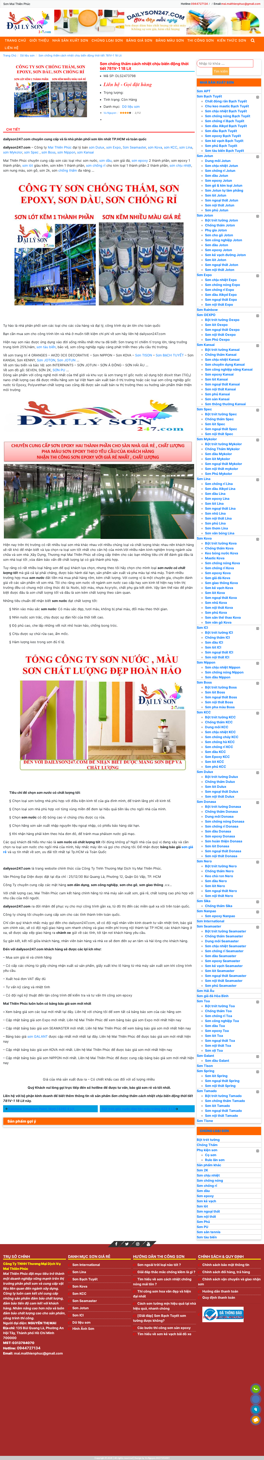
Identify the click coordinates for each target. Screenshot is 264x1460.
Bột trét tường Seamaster (225, 931)
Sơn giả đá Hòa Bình (213, 996)
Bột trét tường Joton (221, 220)
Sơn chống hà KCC (220, 742)
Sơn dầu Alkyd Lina (220, 489)
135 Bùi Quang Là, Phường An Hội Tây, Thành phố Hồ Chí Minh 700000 (33, 1333)
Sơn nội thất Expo (219, 304)
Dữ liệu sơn (131, 106)
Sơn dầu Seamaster (220, 956)
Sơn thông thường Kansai (225, 404)
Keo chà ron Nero (219, 876)
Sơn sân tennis (208, 1232)
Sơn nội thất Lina (218, 518)
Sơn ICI (202, 627)
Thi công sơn (200, 40)
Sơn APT (204, 91)
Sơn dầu (203, 1191)
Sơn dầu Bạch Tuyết (221, 131)
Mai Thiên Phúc (60, 147)
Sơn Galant (205, 1056)
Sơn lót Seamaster (220, 971)
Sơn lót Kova (215, 593)
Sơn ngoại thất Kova (221, 598)
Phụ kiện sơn (207, 1150)
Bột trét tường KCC (220, 717)
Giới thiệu (39, 40)
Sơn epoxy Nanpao (220, 916)
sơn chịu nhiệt (180, 165)
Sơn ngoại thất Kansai (222, 384)
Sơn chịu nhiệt (208, 1175)
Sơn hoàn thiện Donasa (223, 841)
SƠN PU (59, 370)
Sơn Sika (203, 901)
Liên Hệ (12, 48)
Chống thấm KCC (219, 722)
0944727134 (199, 3)
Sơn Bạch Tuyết (209, 96)
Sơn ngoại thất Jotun (221, 200)
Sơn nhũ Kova (216, 603)
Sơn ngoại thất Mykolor (223, 464)
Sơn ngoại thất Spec (221, 429)
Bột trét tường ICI (219, 632)
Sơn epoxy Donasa (220, 836)
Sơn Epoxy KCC (217, 757)
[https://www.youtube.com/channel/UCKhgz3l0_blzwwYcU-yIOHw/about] (148, 1244)
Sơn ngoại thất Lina (220, 508)
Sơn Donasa (206, 802)
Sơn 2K (202, 1170)
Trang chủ (15, 40)
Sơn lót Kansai (216, 379)
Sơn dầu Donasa (218, 831)
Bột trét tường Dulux (221, 777)
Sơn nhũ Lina (215, 513)
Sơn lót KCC (214, 762)
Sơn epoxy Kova (218, 573)
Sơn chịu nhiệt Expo (221, 280)
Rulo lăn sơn (215, 1160)
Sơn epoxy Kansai (219, 374)
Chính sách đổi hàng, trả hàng (226, 1272)
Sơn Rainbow (207, 310)
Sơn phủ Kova (216, 612)
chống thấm (67, 170)
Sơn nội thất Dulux (219, 796)
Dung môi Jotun (218, 161)
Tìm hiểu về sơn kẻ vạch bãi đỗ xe (164, 1334)
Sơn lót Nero (215, 886)
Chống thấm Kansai (220, 354)
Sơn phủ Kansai (217, 394)
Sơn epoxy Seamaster (222, 961)
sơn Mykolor (12, 152)
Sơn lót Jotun (215, 195)
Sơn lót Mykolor (217, 459)
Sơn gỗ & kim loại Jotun (223, 185)
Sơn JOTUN (66, 360)
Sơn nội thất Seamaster (224, 981)
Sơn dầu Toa (215, 1026)
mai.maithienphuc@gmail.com (240, 3)
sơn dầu (105, 160)
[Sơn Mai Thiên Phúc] (27, 22)
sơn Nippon (66, 152)
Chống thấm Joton (220, 225)
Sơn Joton (205, 215)
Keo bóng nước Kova (221, 553)
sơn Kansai (85, 152)
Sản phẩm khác (209, 1165)
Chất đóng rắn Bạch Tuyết (226, 101)
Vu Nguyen (110, 112)
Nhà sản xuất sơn (70, 40)
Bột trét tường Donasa (223, 806)
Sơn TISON (143, 355)
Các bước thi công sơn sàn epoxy (164, 1328)
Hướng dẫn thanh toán (220, 1291)
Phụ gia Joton (216, 230)
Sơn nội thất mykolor (221, 469)
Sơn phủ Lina (215, 523)
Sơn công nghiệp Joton (223, 240)
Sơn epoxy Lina (217, 498)
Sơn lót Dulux (215, 786)
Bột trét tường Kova (221, 543)
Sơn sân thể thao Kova (223, 617)
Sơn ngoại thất (208, 1211)
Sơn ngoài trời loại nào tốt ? (159, 1265)
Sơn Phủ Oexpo (217, 339)
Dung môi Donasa (219, 816)
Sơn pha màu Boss (220, 707)
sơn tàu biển (46, 347)
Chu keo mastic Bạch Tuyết (227, 106)
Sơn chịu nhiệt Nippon (222, 667)
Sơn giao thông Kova (221, 583)
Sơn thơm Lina (216, 528)
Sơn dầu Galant (217, 1060)
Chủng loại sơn (107, 40)
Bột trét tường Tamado (223, 1096)
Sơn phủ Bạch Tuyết (221, 146)
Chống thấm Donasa (221, 811)
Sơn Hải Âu (205, 991)
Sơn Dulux (205, 772)
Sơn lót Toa (214, 1036)
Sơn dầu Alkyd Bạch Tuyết (226, 126)
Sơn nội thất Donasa (221, 856)
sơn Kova (155, 147)
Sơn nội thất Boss (219, 702)
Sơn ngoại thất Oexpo (222, 330)
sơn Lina (185, 147)
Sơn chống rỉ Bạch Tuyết (224, 121)
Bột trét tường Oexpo (222, 320)
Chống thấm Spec (219, 419)
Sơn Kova (204, 538)
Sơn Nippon (206, 662)
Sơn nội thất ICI (217, 657)
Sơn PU (202, 1227)
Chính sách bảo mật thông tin (225, 1265)
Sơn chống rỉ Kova (219, 568)
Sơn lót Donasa (217, 846)
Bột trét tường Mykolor (223, 444)
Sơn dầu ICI (214, 642)
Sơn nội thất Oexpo (220, 335)
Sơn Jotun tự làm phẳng (224, 190)
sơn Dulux (96, 147)
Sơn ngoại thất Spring (222, 1081)
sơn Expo (113, 147)
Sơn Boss (204, 682)
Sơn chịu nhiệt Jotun (221, 166)
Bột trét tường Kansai (222, 350)
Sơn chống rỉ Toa (218, 1016)
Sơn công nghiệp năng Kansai (228, 369)
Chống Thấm (207, 1145)
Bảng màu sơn (170, 40)
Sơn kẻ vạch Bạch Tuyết (224, 141)
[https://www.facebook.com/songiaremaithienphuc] (116, 1244)
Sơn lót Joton (215, 260)
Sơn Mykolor (207, 439)
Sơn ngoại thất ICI (219, 652)
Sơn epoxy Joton (218, 250)
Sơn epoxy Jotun (218, 180)
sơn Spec (31, 152)
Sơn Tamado (207, 1091)
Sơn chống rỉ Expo (219, 290)
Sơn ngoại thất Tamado (223, 1111)
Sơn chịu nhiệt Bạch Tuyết (226, 111)
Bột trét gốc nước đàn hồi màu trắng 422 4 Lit (138, 1109)
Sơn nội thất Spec (219, 434)
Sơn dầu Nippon (217, 677)
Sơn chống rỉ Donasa (221, 826)
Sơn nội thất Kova (219, 607)
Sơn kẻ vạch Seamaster (224, 966)
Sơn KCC (204, 712)
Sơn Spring (205, 1071)
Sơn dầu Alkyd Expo (221, 295)
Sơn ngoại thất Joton (221, 265)
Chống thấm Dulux (220, 782)
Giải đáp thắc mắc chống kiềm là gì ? (166, 1272)
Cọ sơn (210, 1155)
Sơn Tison (205, 1066)
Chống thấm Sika (218, 906)
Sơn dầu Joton (216, 245)
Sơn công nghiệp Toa (222, 1021)
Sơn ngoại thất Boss (221, 697)
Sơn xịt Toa (214, 1050)
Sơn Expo (204, 275)
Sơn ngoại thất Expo (221, 299)
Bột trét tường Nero (221, 866)
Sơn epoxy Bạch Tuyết (223, 136)
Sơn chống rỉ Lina (219, 484)
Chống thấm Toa (218, 1011)
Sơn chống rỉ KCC (219, 747)
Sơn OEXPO (206, 315)
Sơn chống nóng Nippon (224, 672)
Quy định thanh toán (218, 1297)
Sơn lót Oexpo (216, 325)
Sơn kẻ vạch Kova (219, 588)
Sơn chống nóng (210, 1180)
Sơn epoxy (205, 1196)
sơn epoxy (140, 160)
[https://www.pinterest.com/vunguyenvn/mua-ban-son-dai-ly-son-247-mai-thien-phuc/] (137, 1244)
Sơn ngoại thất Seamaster (225, 976)
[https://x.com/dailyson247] (127, 1244)
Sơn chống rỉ (207, 1186)
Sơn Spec (204, 409)
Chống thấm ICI (217, 637)
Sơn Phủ (203, 1222)
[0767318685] (256, 1389)
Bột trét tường (208, 1140)
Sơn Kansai (205, 345)
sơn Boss (48, 152)
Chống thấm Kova (219, 548)
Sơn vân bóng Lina (219, 533)
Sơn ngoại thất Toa (220, 1041)
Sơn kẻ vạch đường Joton (225, 255)
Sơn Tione (205, 1121)
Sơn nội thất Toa (218, 1045)
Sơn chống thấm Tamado (225, 1101)
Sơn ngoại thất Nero (221, 891)
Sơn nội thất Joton (219, 270)
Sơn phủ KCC (215, 767)
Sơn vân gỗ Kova (218, 622)
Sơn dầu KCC (215, 752)
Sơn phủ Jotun (216, 210)
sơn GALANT (37, 1036)
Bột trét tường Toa (220, 1006)
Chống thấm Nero (219, 871)
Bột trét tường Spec (221, 414)
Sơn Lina (203, 479)
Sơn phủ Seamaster (221, 985)
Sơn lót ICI (213, 647)
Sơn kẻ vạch (206, 1201)
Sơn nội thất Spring (220, 1086)
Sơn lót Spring (216, 1076)
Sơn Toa (203, 1001)
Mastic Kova (214, 558)
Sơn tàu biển (207, 1237)
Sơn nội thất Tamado (221, 1115)
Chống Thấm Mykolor (222, 449)
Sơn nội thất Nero (219, 896)
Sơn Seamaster (134, 147)
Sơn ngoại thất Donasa (223, 851)
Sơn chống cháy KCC (221, 737)
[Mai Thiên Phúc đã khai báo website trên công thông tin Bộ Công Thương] (223, 1314)
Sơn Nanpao (206, 911)
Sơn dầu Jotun (216, 175)
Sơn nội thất (206, 1216)
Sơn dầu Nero (216, 881)
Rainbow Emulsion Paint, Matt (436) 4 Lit (41, 1109)
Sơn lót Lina (214, 503)
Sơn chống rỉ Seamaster (224, 951)
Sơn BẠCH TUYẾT (170, 355)
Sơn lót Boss (215, 692)
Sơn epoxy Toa (217, 1031)
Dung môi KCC (216, 727)
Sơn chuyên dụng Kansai (225, 364)
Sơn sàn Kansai (217, 399)
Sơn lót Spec (215, 424)
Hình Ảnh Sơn (83, 1329)
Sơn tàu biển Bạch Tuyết (224, 151)
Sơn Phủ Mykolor (218, 474)
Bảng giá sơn (139, 40)
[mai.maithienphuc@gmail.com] (256, 1420)
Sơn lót (202, 1206)
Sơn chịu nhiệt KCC (220, 732)
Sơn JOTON (46, 360)
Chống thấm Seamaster (224, 936)
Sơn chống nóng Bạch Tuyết (227, 116)
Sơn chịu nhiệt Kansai (222, 359)
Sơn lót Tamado (217, 1106)
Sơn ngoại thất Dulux (221, 791)
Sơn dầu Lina (215, 494)
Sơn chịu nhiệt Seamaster (225, 946)
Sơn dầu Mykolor (218, 454)
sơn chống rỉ (95, 165)
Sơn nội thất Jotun (219, 205)
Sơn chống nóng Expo (222, 285)
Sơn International (210, 921)
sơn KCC (170, 147)
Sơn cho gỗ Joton (219, 235)
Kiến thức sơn (231, 40)
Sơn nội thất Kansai (220, 389)
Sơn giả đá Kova (217, 578)
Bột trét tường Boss (221, 687)
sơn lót (27, 165)
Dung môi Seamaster (222, 941)
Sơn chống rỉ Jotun (220, 171)
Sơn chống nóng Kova (222, 563)
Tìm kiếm (221, 71)
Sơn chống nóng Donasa (224, 821)
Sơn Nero (204, 861)
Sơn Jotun (205, 156)
